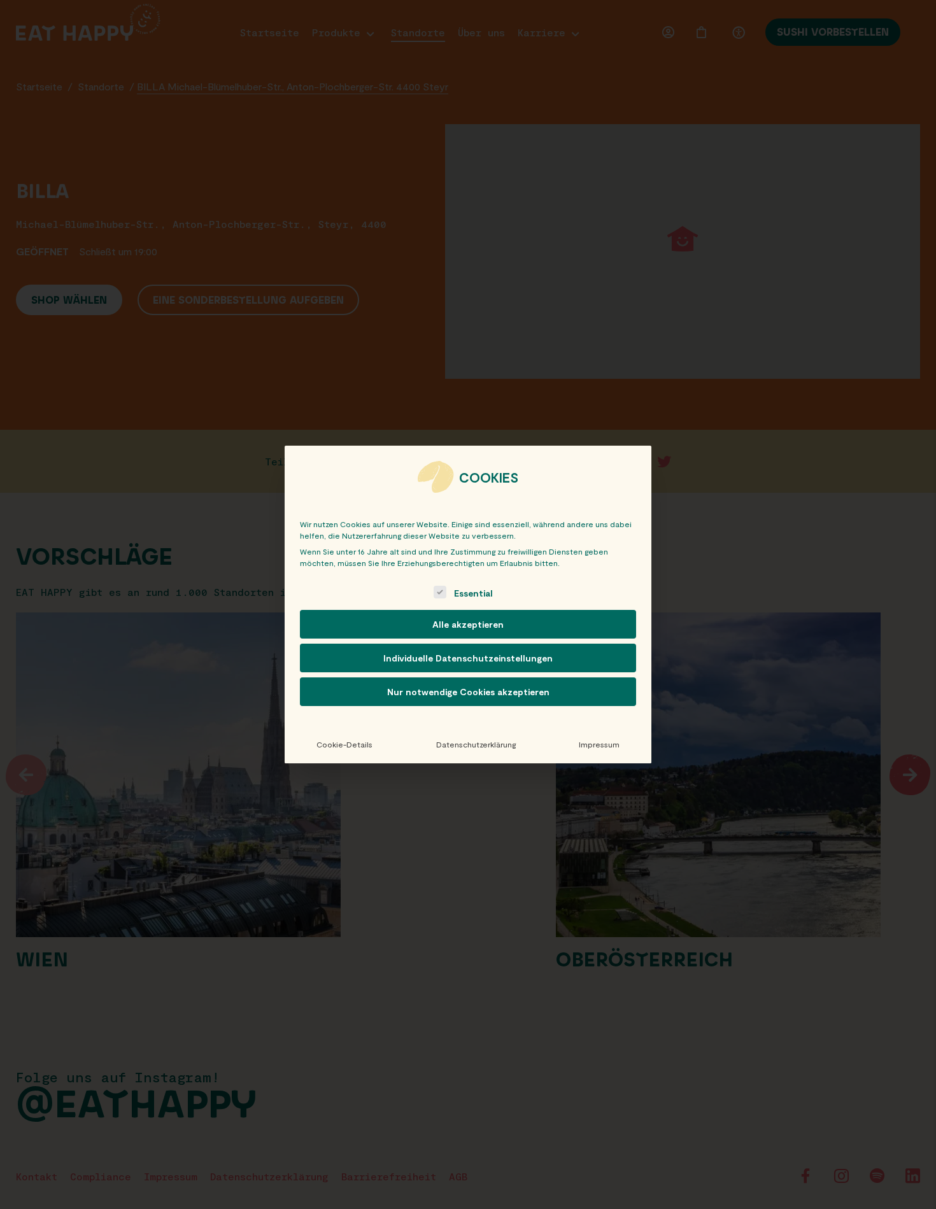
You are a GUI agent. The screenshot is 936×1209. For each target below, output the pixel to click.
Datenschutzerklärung (476, 744)
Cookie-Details (344, 744)
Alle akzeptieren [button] (468, 624)
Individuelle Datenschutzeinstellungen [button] (468, 658)
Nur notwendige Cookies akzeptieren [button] (468, 691)
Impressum (599, 744)
